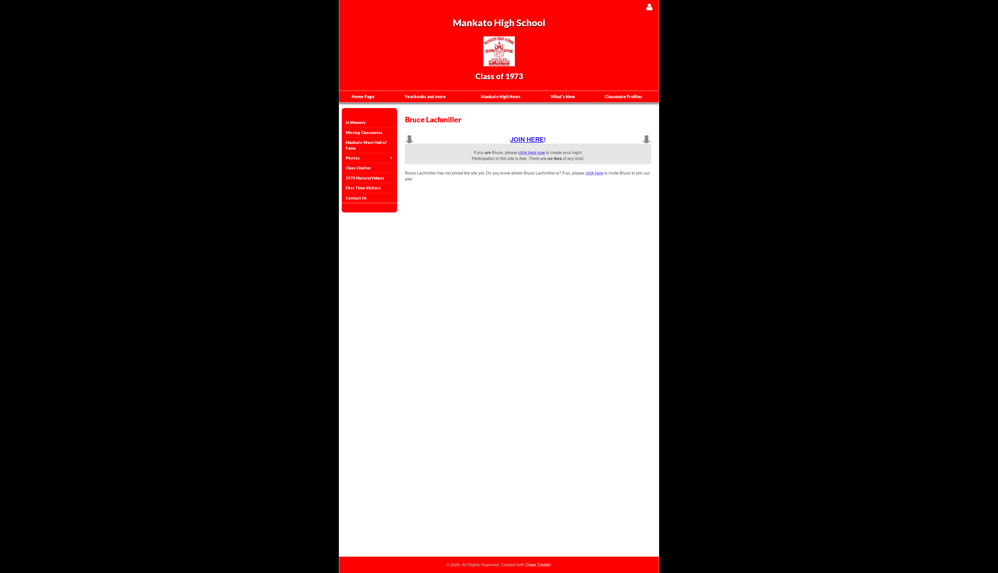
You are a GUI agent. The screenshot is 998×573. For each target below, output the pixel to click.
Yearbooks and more (425, 96)
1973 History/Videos (365, 178)
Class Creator (538, 565)
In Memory (356, 122)
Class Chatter (358, 167)
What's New (563, 96)
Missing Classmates (364, 132)
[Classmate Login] (649, 7)
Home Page (363, 96)
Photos (353, 158)
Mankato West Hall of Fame (366, 145)
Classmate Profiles (623, 96)
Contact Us (356, 198)
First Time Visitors (363, 187)
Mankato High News (501, 96)
